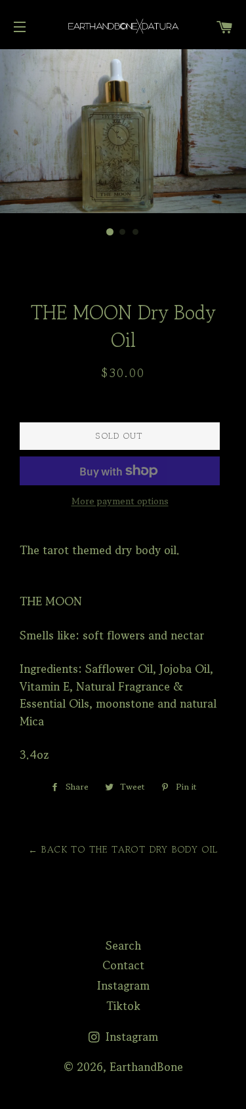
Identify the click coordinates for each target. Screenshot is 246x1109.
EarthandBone (146, 1067)
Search (123, 945)
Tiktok (123, 1006)
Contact (123, 965)
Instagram (123, 985)
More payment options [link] (120, 501)
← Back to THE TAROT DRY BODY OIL (123, 849)
